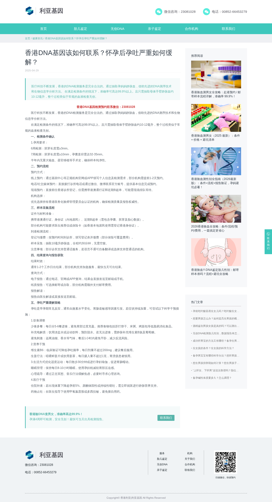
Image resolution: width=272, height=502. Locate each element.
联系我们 (228, 29)
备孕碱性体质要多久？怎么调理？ (212, 377)
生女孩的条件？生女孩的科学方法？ (213, 348)
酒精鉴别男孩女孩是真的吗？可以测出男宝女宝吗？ (222, 325)
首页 (43, 29)
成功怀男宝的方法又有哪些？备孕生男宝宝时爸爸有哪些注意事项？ (232, 340)
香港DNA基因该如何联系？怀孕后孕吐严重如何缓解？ (76, 38)
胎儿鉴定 (80, 29)
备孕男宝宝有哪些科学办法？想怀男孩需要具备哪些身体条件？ (229, 355)
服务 (162, 453)
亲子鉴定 (154, 29)
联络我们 (190, 469)
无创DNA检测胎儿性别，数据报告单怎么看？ (219, 333)
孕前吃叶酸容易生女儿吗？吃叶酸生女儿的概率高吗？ (224, 311)
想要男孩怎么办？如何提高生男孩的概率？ (217, 318)
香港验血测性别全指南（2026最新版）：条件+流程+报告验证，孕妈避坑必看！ (215, 183)
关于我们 (190, 458)
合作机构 (191, 29)
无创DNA (117, 29)
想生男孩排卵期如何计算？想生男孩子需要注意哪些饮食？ (226, 362)
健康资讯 (37, 38)
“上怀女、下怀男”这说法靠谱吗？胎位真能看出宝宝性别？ (226, 370)
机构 (189, 453)
